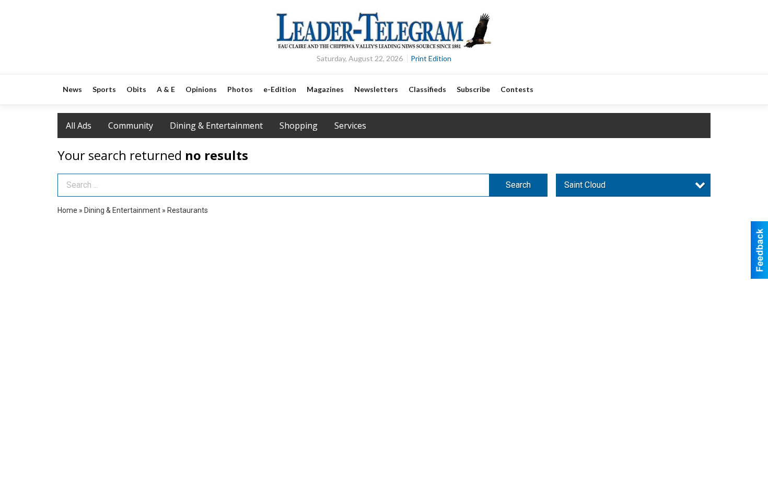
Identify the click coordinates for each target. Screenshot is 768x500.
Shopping (299, 125)
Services (350, 125)
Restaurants (187, 210)
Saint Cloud (585, 185)
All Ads (78, 125)
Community (130, 125)
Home (67, 210)
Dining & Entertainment (216, 125)
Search (518, 185)
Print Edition (431, 58)
